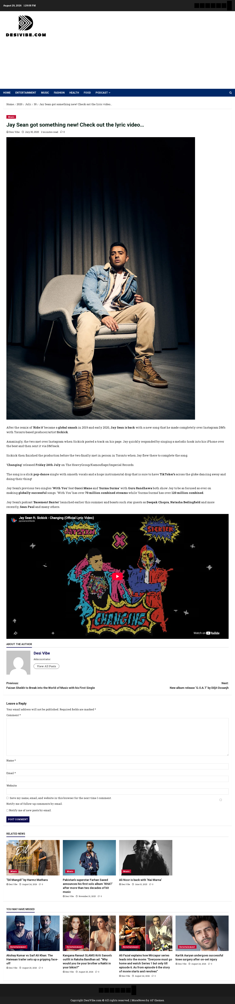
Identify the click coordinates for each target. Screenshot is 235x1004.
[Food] (224, 5)
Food (87, 92)
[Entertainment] (202, 5)
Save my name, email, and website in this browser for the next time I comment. (61, 798)
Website (11, 785)
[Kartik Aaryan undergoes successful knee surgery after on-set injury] (202, 933)
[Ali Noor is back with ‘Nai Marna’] (145, 857)
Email (11, 773)
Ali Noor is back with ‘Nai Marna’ (140, 880)
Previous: (50, 685)
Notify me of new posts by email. (30, 810)
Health (74, 92)
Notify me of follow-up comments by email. (34, 803)
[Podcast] (229, 3)
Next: (199, 685)
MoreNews (138, 1000)
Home (7, 92)
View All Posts (46, 666)
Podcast (102, 92)
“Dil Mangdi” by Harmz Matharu (27, 880)
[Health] (218, 5)
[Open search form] (230, 93)
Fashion (59, 92)
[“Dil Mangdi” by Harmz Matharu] (33, 857)
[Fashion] (213, 5)
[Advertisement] (117, 61)
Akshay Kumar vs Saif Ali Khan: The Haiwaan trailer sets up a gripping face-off (32, 959)
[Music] (207, 5)
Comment (13, 715)
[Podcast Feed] (229, 8)
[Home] (196, 5)
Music (45, 92)
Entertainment (25, 92)
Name (11, 760)
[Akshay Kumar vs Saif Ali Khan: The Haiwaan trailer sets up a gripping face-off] (33, 933)
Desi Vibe (14, 131)
